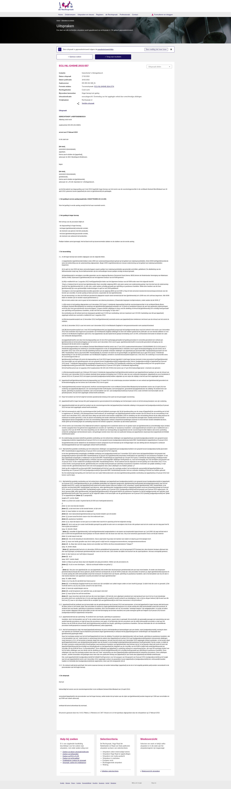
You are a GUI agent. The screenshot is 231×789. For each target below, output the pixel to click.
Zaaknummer (64, 83)
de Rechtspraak (112, 15)
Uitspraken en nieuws (86, 15)
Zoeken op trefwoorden (70, 754)
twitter (158, 783)
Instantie (62, 73)
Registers (99, 15)
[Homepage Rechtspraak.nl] (65, 5)
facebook (161, 783)
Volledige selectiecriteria (110, 771)
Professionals (125, 15)
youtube (171, 783)
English (62, 783)
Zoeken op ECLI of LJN (71, 756)
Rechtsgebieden (65, 90)
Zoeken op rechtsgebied (71, 758)
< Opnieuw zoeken (74, 57)
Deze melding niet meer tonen (156, 49)
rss (144, 783)
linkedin (167, 783)
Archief (107, 783)
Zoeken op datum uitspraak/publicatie (76, 752)
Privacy (73, 783)
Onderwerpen (70, 15)
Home (60, 15)
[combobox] (159, 66)
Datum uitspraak (65, 76)
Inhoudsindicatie (65, 96)
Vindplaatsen (64, 100)
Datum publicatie (65, 80)
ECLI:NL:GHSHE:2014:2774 (104, 86)
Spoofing (95, 783)
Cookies (78, 783)
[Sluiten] (171, 49)
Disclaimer (113, 783)
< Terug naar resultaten (113, 57)
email (147, 783)
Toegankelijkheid (86, 783)
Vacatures (101, 783)
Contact (135, 15)
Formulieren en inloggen (163, 15)
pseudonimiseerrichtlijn (105, 49)
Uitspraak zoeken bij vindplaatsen (74, 762)
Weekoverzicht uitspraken (151, 771)
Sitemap (67, 783)
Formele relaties (65, 86)
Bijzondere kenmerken (67, 93)
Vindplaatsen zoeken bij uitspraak (74, 760)
